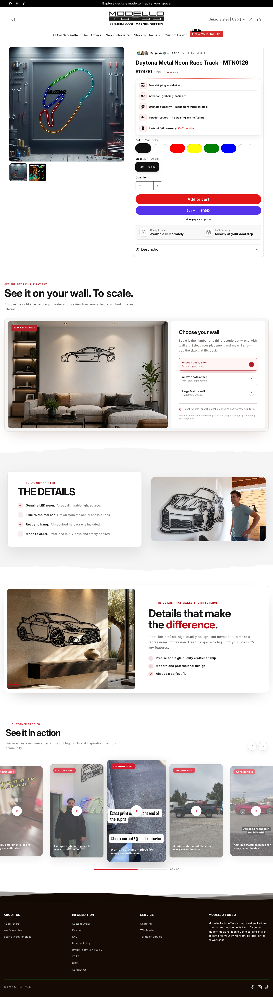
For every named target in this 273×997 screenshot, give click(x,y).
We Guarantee (13, 930)
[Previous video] (252, 746)
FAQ (75, 936)
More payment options (198, 219)
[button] (13, 19)
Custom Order (81, 923)
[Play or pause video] (17, 811)
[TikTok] (267, 987)
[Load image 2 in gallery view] (37, 172)
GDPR (75, 962)
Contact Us (79, 969)
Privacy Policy (81, 943)
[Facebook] (252, 987)
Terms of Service (151, 936)
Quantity (141, 177)
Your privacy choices (17, 936)
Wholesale (147, 930)
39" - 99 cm (147, 166)
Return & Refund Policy (87, 949)
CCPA (75, 956)
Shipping (146, 923)
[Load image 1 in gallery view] (18, 172)
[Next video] (263, 746)
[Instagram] (259, 987)
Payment (78, 930)
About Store (12, 923)
